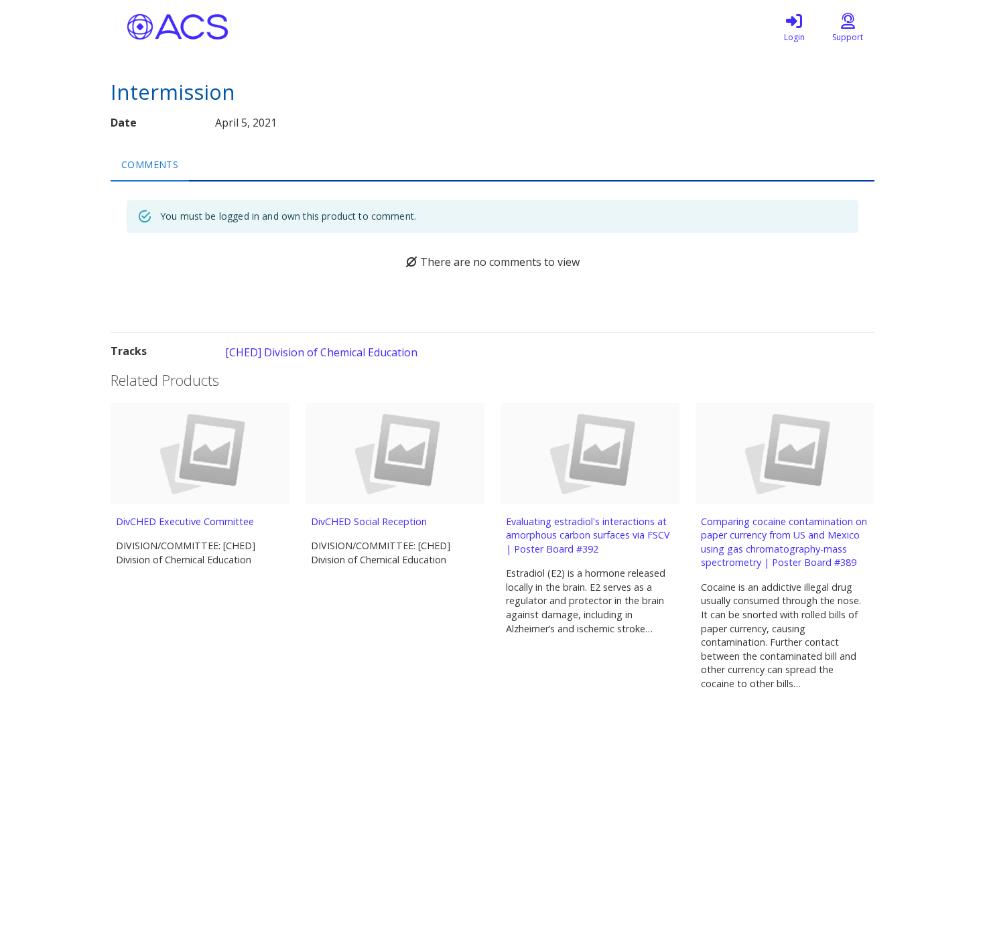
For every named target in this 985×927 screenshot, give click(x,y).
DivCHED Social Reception (369, 521)
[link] (794, 27)
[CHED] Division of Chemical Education (321, 352)
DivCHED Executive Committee (185, 521)
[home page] (238, 27)
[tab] (150, 164)
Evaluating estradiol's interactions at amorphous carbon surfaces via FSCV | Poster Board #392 (588, 535)
